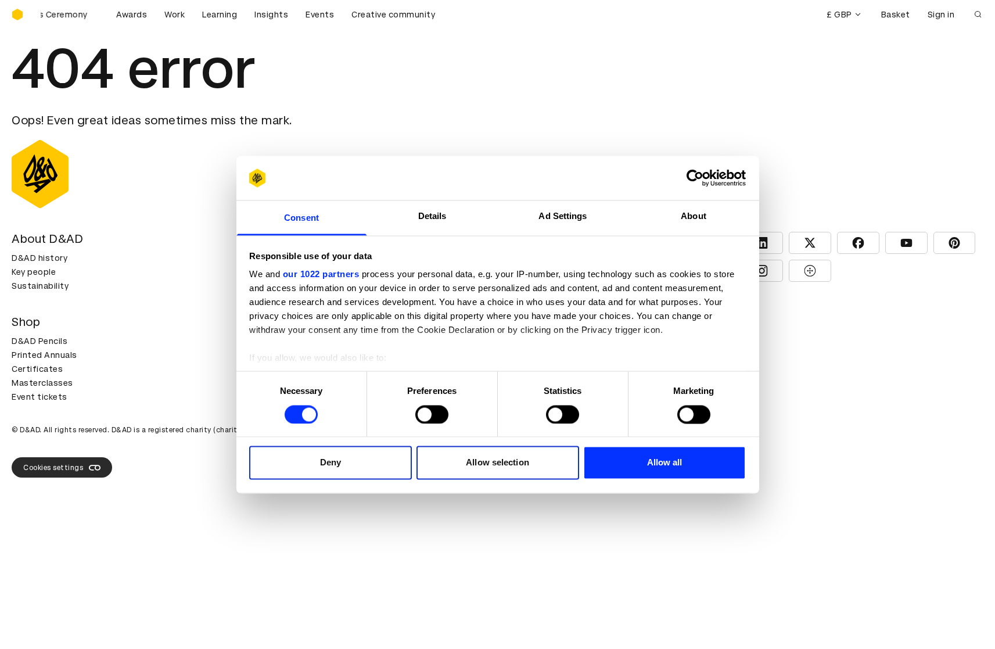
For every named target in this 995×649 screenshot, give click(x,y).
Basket (895, 14)
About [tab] (693, 216)
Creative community (393, 14)
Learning (219, 14)
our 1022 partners (321, 274)
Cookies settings (53, 468)
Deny (330, 463)
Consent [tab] (301, 218)
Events (320, 14)
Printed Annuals (44, 355)
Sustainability (40, 286)
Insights (271, 14)
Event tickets (39, 396)
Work (174, 14)
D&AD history (39, 258)
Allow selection (497, 463)
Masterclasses (42, 383)
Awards (131, 14)
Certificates (37, 369)
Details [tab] (432, 216)
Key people (34, 272)
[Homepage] (17, 14)
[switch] (431, 414)
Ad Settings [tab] (562, 216)
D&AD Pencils (39, 341)
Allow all (665, 463)
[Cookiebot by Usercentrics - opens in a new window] (695, 178)
